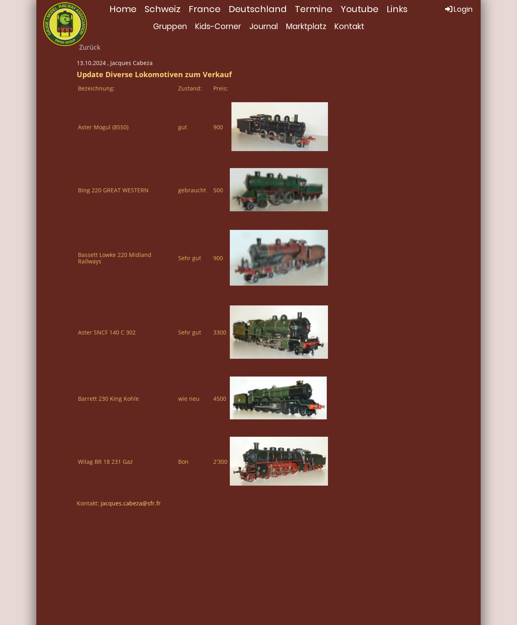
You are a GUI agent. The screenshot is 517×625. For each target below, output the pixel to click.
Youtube (359, 9)
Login (463, 9)
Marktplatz (306, 26)
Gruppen (170, 26)
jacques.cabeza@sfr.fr (131, 503)
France (205, 9)
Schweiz (163, 9)
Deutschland (258, 9)
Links (397, 9)
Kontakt (349, 26)
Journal (263, 26)
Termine (313, 9)
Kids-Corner (218, 26)
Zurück (89, 47)
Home (123, 9)
